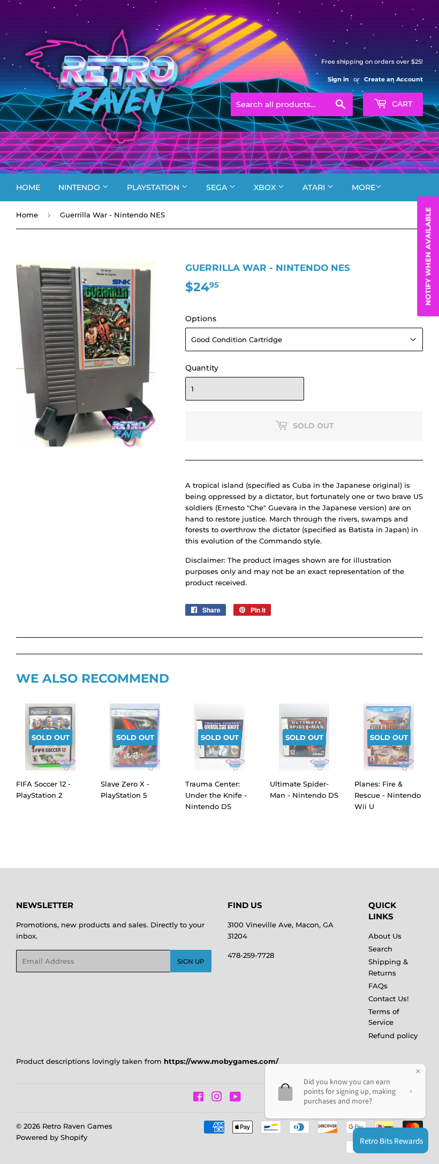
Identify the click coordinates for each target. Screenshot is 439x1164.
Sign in (338, 79)
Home (28, 187)
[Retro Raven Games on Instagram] (216, 1098)
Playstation (154, 187)
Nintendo (80, 187)
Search (380, 948)
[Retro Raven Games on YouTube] (235, 1098)
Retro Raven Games (77, 1126)
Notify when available (427, 256)
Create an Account (393, 79)
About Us (385, 936)
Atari (314, 187)
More (363, 187)
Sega (217, 187)
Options (200, 318)
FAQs (378, 985)
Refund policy (393, 1035)
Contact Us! (388, 998)
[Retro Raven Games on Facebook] (198, 1098)
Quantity (201, 368)
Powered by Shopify (51, 1137)
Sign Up (191, 961)
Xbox (266, 187)
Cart (401, 104)
